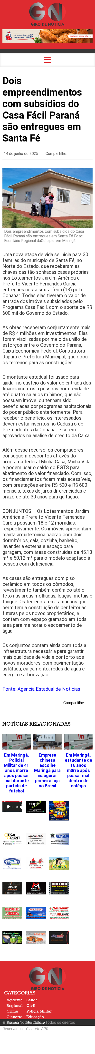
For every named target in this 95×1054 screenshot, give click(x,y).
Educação (35, 1017)
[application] (12, 806)
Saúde (32, 1000)
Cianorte (14, 1017)
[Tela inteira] (22, 806)
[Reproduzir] (8, 806)
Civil (31, 1005)
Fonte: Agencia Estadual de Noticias (41, 689)
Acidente (15, 1000)
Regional (15, 1005)
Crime (12, 1011)
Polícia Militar (39, 1011)
